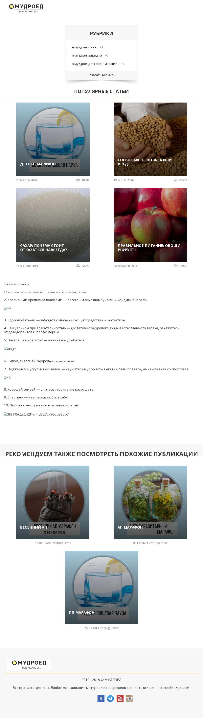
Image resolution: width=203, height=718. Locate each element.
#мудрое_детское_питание (98, 63)
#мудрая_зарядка (90, 55)
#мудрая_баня (87, 47)
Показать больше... (102, 75)
